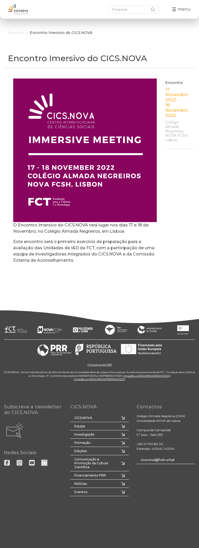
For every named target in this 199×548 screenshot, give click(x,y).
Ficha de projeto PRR (100, 364)
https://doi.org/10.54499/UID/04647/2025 (146, 375)
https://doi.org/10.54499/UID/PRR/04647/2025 (99, 379)
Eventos (16, 32)
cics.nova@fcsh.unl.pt (158, 460)
